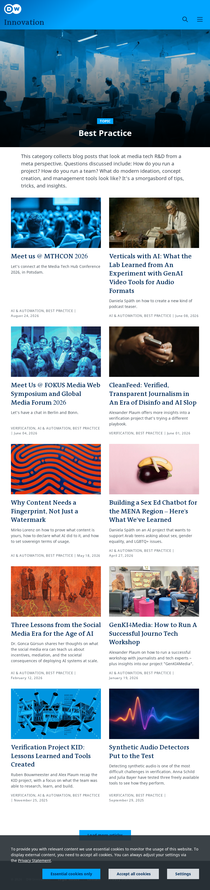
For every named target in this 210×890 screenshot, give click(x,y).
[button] (200, 19)
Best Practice (59, 310)
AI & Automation (27, 310)
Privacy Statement (34, 860)
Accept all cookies (134, 873)
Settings (183, 873)
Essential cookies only (71, 873)
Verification (23, 428)
